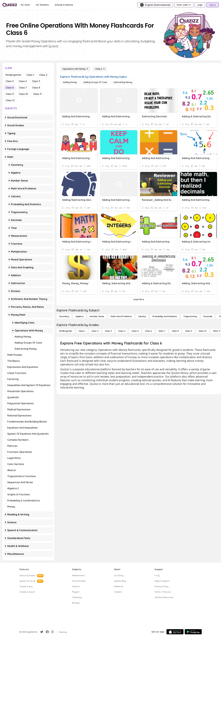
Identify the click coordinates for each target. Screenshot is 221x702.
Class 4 (23, 81)
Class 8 (36, 87)
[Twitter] (41, 631)
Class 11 (37, 93)
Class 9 (10, 93)
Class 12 (10, 100)
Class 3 (10, 81)
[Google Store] (193, 631)
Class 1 (30, 74)
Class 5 (36, 81)
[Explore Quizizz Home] (9, 5)
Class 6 (10, 87)
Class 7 (23, 87)
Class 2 (43, 74)
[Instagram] (52, 631)
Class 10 (23, 93)
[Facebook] (47, 631)
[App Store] (174, 631)
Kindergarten (13, 74)
